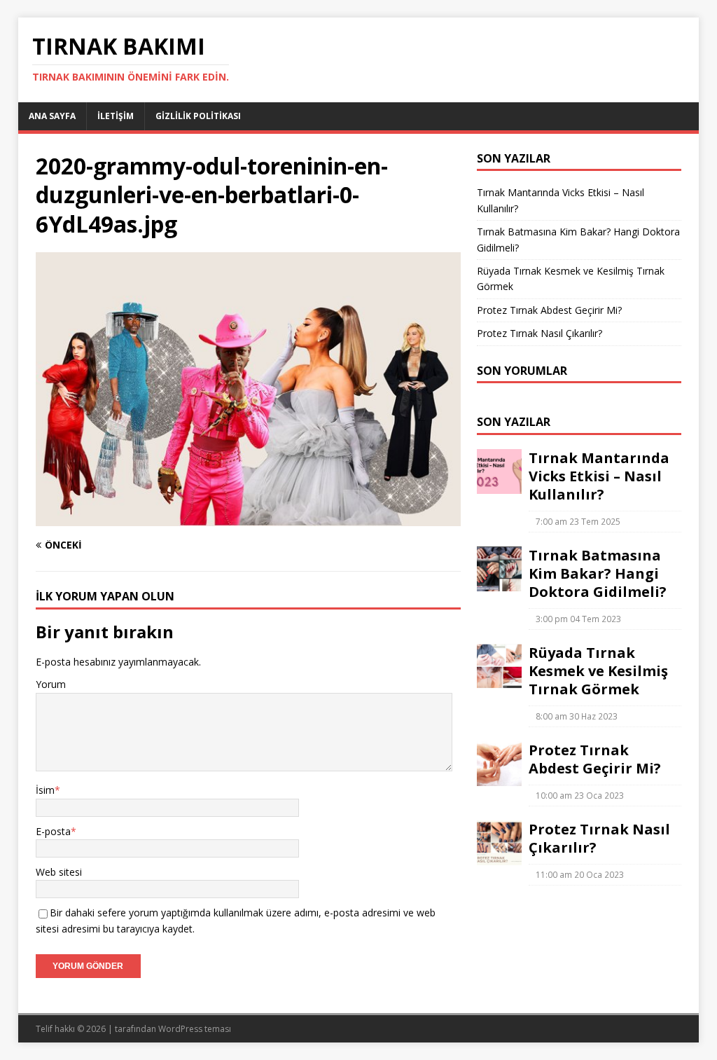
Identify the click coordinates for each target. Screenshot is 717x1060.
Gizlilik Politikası (198, 116)
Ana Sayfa (52, 116)
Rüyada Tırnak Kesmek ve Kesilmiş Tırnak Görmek (598, 670)
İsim (45, 790)
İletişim (115, 116)
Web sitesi (59, 872)
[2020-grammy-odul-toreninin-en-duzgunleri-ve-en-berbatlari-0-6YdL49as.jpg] (248, 518)
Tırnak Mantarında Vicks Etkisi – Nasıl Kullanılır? (599, 476)
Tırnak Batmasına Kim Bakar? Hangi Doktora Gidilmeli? (598, 573)
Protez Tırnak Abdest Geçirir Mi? (549, 310)
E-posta (53, 831)
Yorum (51, 684)
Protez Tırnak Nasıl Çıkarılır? (539, 333)
